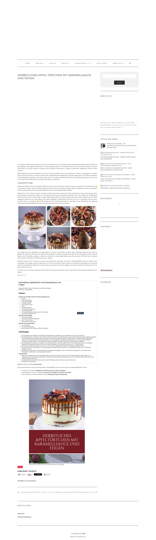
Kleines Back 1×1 (82, 63)
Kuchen (26, 480)
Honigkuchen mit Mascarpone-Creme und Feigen (50, 370)
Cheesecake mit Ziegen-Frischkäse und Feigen (57, 372)
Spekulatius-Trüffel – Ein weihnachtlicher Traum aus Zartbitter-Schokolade (122, 145)
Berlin (65, 63)
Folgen (121, 208)
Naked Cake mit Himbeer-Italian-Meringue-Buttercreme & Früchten (68, 492)
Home (27, 63)
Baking (39, 63)
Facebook (105, 282)
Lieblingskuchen (32, 480)
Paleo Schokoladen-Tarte (31, 492)
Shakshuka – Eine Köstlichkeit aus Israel (115, 188)
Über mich (117, 63)
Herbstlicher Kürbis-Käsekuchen (57, 374)
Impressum (21, 513)
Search (119, 82)
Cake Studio (102, 63)
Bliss (52, 63)
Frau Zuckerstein (36, 364)
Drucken (80, 313)
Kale (84, 533)
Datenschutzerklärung (24, 517)
